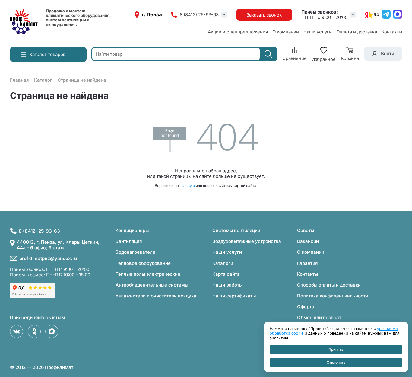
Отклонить (336, 362)
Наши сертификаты (234, 296)
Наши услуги (317, 32)
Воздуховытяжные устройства (246, 241)
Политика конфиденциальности (332, 296)
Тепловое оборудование (143, 263)
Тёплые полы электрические (148, 274)
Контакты (392, 32)
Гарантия (307, 263)
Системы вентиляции (236, 230)
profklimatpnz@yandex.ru (48, 258)
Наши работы (227, 285)
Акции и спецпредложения (238, 32)
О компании (285, 32)
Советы (305, 230)
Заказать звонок (264, 15)
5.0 (376, 15)
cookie (297, 333)
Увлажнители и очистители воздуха (156, 296)
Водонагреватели (135, 252)
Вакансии (308, 241)
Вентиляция (129, 241)
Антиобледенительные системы (152, 285)
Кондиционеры (132, 230)
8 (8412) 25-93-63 (199, 14)
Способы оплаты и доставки (329, 285)
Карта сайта (226, 274)
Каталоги (222, 263)
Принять (336, 349)
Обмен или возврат (319, 317)
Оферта (305, 306)
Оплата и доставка (356, 32)
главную (187, 185)
